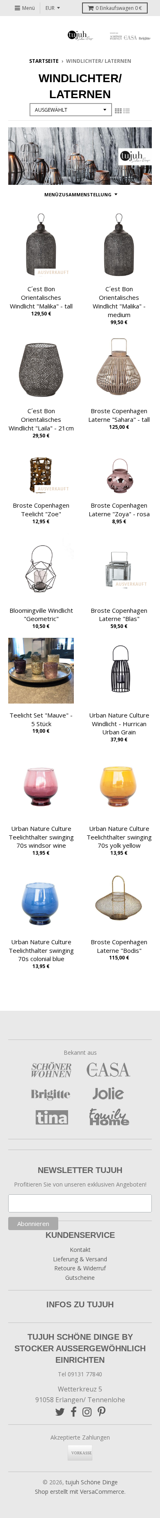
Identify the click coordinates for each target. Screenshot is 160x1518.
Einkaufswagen (119, 8)
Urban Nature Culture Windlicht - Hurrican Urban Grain (119, 723)
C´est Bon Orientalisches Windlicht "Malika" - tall (41, 297)
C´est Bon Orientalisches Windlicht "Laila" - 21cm (41, 419)
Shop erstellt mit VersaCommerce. (80, 1491)
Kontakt (80, 1250)
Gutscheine (80, 1277)
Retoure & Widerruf (80, 1268)
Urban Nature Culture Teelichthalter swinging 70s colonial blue (41, 950)
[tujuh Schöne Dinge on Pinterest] (101, 1411)
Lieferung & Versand (80, 1259)
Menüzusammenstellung (78, 194)
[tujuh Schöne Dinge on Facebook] (74, 1411)
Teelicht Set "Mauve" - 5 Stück (41, 719)
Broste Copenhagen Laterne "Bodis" (119, 946)
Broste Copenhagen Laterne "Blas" (119, 614)
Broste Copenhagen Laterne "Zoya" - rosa (119, 509)
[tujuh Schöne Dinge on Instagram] (87, 1411)
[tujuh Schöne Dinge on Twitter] (60, 1411)
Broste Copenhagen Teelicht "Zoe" (41, 509)
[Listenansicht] (126, 111)
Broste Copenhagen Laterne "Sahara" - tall (119, 415)
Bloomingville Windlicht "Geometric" (41, 614)
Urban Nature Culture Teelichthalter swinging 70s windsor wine (41, 837)
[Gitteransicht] (118, 111)
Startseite (44, 61)
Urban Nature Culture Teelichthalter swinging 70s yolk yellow (119, 837)
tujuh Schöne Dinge (92, 1482)
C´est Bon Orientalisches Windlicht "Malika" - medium (119, 301)
